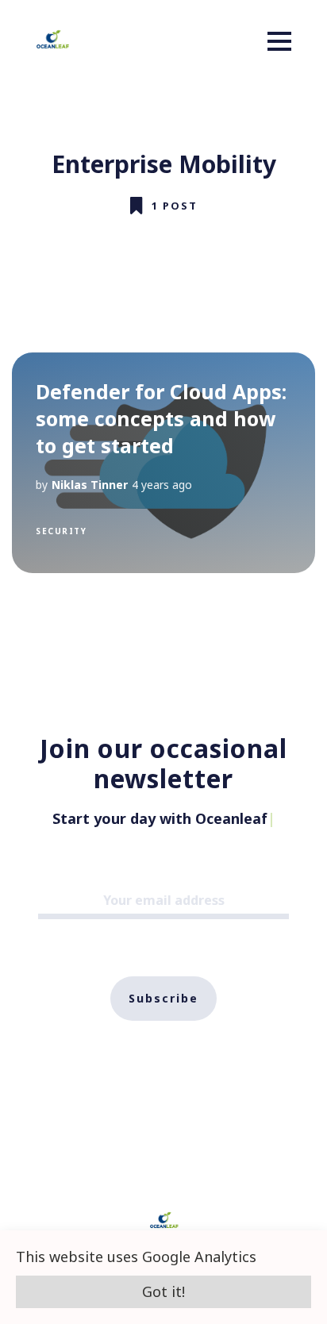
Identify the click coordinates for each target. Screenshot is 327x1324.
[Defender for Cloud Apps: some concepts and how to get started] (163, 462)
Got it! (163, 1291)
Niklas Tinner (90, 484)
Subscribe (163, 998)
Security (61, 531)
